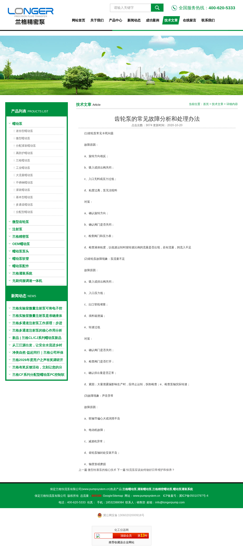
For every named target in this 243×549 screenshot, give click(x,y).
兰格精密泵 (20, 236)
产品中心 (115, 20)
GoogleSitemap (113, 495)
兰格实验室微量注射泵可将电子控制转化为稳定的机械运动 (37, 309)
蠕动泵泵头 (20, 251)
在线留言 (189, 20)
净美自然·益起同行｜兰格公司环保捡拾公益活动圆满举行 (37, 353)
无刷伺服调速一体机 (27, 281)
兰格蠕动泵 (23, 160)
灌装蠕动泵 (23, 190)
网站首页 (78, 20)
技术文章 (171, 20)
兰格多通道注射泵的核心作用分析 (37, 330)
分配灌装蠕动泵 (26, 145)
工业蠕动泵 (23, 167)
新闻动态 (134, 20)
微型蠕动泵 (23, 138)
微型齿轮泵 (20, 222)
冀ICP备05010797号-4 (193, 495)
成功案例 (152, 20)
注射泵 (17, 229)
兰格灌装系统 (22, 273)
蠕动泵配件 (20, 266)
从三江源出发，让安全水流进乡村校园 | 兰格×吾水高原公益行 (37, 346)
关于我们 (97, 20)
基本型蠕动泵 (24, 197)
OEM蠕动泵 (21, 244)
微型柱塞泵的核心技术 (102, 470)
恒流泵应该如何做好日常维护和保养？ (150, 470)
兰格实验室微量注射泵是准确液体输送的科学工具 (37, 316)
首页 (206, 104)
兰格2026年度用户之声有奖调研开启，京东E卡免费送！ (37, 361)
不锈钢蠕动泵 (24, 182)
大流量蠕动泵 (24, 175)
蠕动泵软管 (20, 258)
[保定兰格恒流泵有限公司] (36, 15)
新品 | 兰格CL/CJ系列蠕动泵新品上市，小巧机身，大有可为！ (36, 339)
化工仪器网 (121, 530)
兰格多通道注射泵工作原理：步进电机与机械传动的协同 (37, 324)
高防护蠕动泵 (24, 153)
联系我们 (208, 20)
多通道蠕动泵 (24, 204)
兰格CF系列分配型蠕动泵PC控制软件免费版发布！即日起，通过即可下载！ (38, 375)
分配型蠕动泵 (24, 212)
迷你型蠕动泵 (24, 131)
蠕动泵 (17, 123)
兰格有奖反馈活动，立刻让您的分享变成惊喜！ (37, 368)
